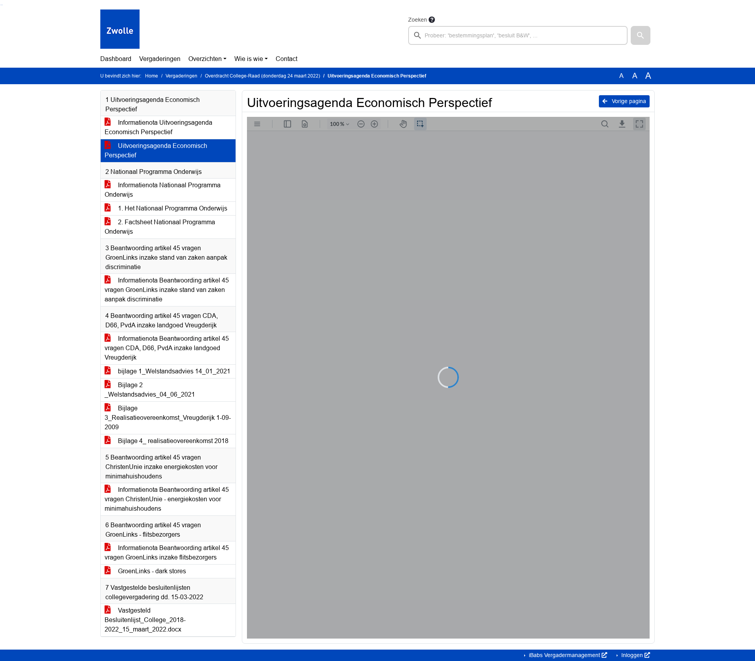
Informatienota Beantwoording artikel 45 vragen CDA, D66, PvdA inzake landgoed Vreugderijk (167, 348)
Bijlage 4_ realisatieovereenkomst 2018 (172, 441)
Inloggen (632, 655)
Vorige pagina (628, 101)
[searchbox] (518, 35)
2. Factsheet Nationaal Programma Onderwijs (160, 227)
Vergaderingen (159, 58)
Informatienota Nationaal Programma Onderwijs (163, 190)
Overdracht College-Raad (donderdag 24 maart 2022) (262, 76)
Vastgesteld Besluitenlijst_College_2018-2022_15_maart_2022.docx (145, 620)
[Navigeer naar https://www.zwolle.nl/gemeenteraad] (120, 29)
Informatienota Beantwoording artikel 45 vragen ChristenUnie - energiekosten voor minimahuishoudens (167, 499)
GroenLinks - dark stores (151, 571)
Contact (286, 58)
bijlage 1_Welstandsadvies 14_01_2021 (173, 371)
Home (151, 76)
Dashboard (115, 58)
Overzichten (205, 58)
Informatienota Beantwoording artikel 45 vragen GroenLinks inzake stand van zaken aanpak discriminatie (167, 290)
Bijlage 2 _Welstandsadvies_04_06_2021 (150, 390)
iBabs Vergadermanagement (564, 655)
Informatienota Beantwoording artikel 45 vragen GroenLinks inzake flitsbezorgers (167, 553)
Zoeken (417, 20)
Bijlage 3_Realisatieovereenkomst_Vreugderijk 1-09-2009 (168, 417)
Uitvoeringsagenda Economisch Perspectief (156, 150)
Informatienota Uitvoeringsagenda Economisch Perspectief (158, 127)
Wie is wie (248, 58)
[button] (640, 35)
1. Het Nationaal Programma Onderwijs (171, 208)
